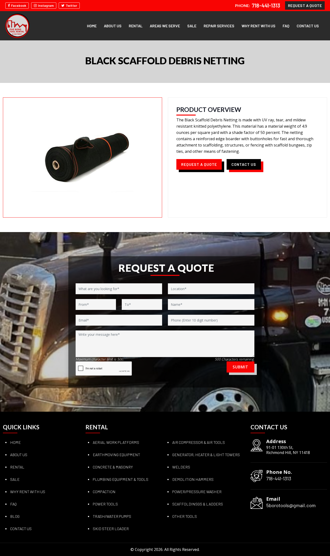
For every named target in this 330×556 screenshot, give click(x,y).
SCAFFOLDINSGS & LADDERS (197, 504)
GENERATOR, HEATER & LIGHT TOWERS (206, 454)
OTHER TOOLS (184, 516)
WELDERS (181, 467)
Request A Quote (305, 5)
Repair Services (219, 25)
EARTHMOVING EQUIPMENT (116, 454)
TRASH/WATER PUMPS (112, 516)
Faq (13, 504)
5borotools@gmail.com (291, 505)
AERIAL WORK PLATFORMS (116, 442)
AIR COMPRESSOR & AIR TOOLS (198, 442)
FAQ (286, 25)
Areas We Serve (165, 25)
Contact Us (308, 25)
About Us (113, 25)
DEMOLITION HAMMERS (193, 479)
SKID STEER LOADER (111, 528)
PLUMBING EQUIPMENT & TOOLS (120, 479)
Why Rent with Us (258, 25)
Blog (15, 516)
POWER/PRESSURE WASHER (197, 491)
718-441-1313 (266, 5)
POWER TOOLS (105, 504)
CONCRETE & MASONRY (113, 467)
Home (92, 25)
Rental (136, 25)
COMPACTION (104, 491)
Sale (191, 25)
